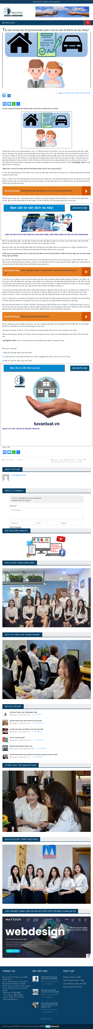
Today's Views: (69, 977)
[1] (61, 168)
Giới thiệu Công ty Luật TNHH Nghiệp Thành (23, 712)
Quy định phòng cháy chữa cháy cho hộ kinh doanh (26, 720)
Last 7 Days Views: (71, 980)
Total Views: (68, 987)
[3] (68, 304)
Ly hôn (78, 460)
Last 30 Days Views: (71, 984)
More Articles (46, 1018)
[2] (48, 264)
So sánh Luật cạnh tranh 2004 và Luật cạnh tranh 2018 (26, 729)
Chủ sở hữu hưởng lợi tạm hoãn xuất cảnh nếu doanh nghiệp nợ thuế (49, 1005)
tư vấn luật (77, 462)
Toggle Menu (9, 23)
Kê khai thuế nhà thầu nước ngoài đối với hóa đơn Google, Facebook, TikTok (34, 754)
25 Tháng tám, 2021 (84, 93)
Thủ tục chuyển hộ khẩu (17, 737)
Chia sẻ (4, 93)
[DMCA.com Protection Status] (52, 1026)
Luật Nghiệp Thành (67, 460)
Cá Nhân (19, 460)
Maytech (42, 1026)
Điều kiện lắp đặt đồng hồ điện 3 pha (21, 746)
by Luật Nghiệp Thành (68, 93)
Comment (13, 506)
